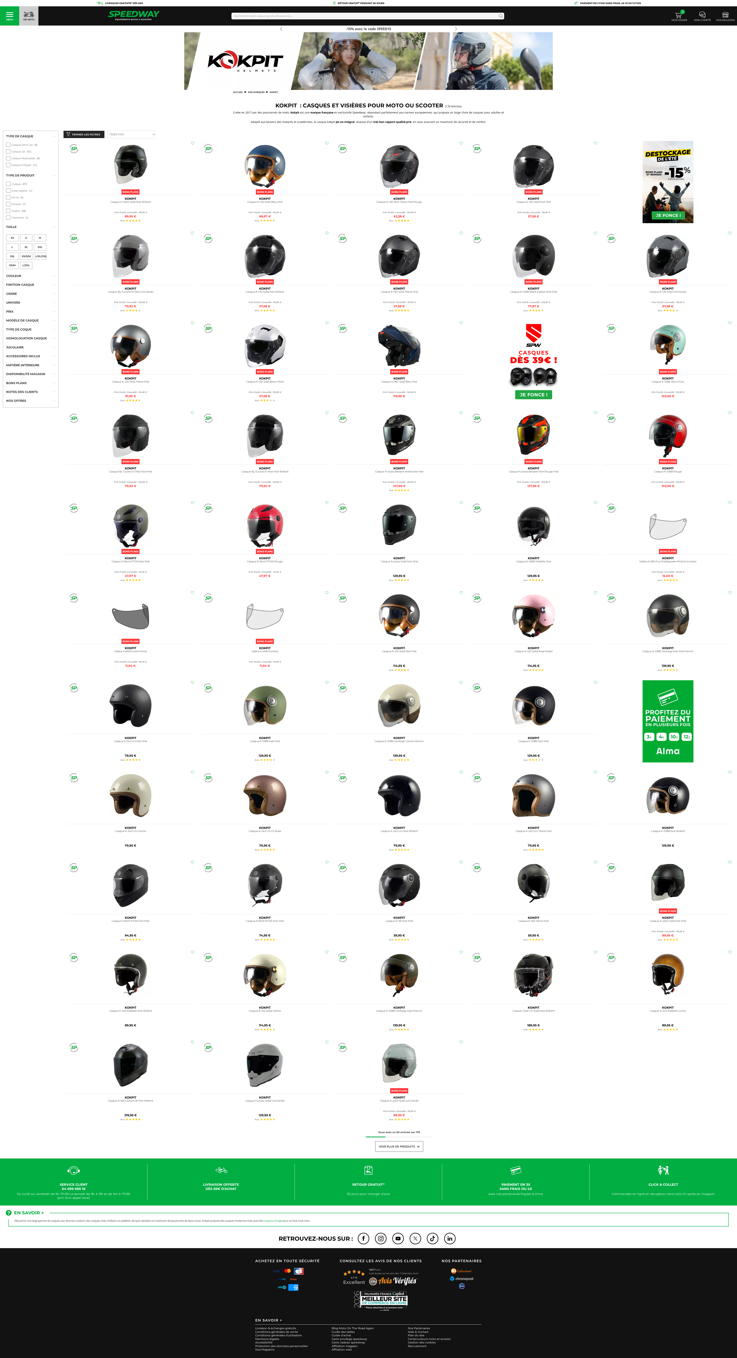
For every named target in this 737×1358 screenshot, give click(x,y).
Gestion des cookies (422, 1342)
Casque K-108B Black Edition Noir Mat (533, 291)
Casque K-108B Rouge (668, 471)
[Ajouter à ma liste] (192, 143)
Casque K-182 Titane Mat (533, 921)
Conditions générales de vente (276, 1332)
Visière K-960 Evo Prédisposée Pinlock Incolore (668, 561)
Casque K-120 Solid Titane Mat (130, 381)
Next (455, 30)
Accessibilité (264, 1342)
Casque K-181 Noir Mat (399, 921)
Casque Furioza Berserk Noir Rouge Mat (534, 471)
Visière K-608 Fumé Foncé (130, 651)
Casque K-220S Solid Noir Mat (668, 921)
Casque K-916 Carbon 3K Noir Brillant (130, 1100)
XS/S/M (26, 256)
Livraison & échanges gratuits (275, 1328)
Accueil (238, 92)
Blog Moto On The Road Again (353, 1328)
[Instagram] (381, 1238)
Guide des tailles (343, 1332)
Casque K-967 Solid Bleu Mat (399, 381)
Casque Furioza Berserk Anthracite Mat (399, 471)
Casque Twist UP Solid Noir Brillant (533, 1010)
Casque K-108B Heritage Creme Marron (399, 741)
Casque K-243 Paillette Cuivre (668, 1010)
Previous (282, 30)
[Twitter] (415, 1238)
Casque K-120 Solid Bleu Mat (265, 202)
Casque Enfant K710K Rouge (265, 561)
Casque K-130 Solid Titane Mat (399, 291)
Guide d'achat (341, 1335)
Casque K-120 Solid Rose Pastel (534, 651)
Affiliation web (342, 1349)
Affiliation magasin (345, 1346)
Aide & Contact (418, 1332)
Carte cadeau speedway (348, 1342)
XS (12, 237)
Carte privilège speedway (349, 1339)
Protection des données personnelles (281, 1346)
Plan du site (416, 1335)
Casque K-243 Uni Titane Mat (534, 831)
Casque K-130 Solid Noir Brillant (265, 291)
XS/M (12, 265)
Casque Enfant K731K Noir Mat (130, 921)
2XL (40, 247)
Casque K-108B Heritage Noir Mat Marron (668, 651)
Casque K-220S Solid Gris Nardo (399, 1100)
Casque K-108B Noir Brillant (668, 831)
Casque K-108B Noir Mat (534, 741)
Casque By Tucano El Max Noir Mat (130, 471)
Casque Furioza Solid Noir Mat (399, 561)
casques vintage (273, 1220)
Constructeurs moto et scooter (429, 1339)
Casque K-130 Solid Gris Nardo (667, 291)
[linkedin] (450, 1238)
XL (26, 247)
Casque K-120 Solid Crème (265, 1010)
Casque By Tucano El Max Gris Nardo (130, 291)
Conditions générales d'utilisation (278, 1335)
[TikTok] (432, 1238)
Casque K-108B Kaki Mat (265, 741)
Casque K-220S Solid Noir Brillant (130, 202)
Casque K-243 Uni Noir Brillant (399, 831)
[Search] (500, 16)
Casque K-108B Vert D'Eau (668, 381)
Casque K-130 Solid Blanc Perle (265, 381)
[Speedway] (134, 16)
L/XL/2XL (40, 256)
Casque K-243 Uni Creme (130, 831)
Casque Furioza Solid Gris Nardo (265, 1100)
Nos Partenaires (419, 1328)
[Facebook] (363, 1238)
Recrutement (417, 1346)
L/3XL (26, 265)
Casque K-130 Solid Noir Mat (533, 202)
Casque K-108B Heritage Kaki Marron (399, 1010)
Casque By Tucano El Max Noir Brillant (264, 471)
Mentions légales (267, 1339)
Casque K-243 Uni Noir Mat (130, 741)
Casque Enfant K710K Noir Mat (265, 921)
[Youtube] (398, 1238)
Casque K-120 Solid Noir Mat (399, 651)
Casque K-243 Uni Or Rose (265, 831)
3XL (12, 256)
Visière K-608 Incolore (265, 651)
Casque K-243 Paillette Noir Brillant (130, 1010)
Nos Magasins (264, 1349)
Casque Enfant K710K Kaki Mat (131, 561)
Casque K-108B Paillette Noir (533, 561)
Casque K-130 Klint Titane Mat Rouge (399, 202)
